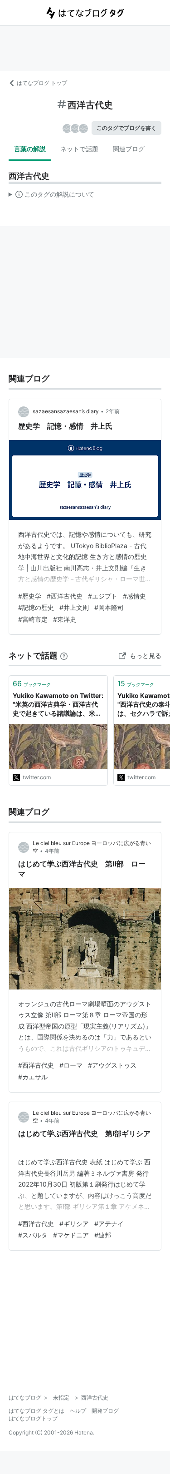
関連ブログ (129, 149)
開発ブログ (105, 1410)
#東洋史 (64, 619)
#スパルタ (33, 1235)
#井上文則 (74, 607)
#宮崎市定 (33, 619)
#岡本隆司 (109, 607)
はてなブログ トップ (42, 82)
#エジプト (102, 596)
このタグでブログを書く (126, 127)
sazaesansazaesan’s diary (66, 411)
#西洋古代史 (65, 596)
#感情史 (134, 596)
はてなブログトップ (33, 1418)
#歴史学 (29, 596)
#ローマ (71, 1065)
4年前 (52, 850)
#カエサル (33, 1077)
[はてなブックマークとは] (64, 655)
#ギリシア (74, 1223)
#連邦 (102, 1235)
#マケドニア (71, 1235)
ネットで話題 (79, 149)
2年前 (113, 411)
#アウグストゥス (112, 1065)
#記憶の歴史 (36, 607)
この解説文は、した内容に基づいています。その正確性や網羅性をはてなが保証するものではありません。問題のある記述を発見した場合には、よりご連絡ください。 (51, 196)
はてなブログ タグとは (36, 1410)
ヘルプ (78, 1410)
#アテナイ (109, 1223)
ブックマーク (32, 683)
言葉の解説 (30, 149)
